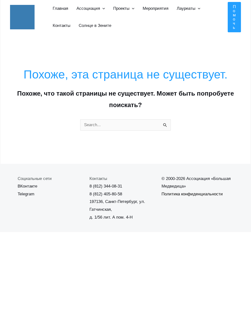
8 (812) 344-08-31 (105, 186)
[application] (102, 8)
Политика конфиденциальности (192, 194)
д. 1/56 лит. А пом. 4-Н (111, 217)
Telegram (26, 194)
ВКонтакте (27, 186)
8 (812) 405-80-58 (105, 194)
